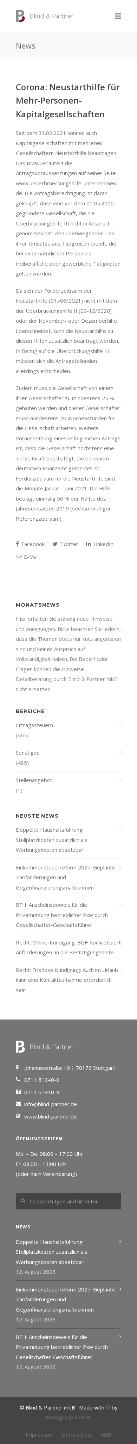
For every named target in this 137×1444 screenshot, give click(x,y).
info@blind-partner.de (50, 1104)
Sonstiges (28, 752)
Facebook (32, 543)
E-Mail (30, 556)
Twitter (68, 543)
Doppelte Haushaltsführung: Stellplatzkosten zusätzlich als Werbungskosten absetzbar (51, 839)
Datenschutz (77, 1434)
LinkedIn (102, 543)
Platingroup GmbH (68, 1417)
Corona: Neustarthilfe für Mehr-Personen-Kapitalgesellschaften (68, 100)
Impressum (39, 1434)
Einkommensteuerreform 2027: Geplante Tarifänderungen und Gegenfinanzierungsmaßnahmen (65, 877)
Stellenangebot (34, 779)
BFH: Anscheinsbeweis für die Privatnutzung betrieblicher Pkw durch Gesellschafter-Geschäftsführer (62, 914)
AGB (106, 1434)
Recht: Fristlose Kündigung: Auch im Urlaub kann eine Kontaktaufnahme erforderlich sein (67, 979)
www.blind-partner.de (50, 1116)
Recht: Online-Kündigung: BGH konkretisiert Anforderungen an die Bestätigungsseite (68, 947)
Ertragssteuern (34, 725)
